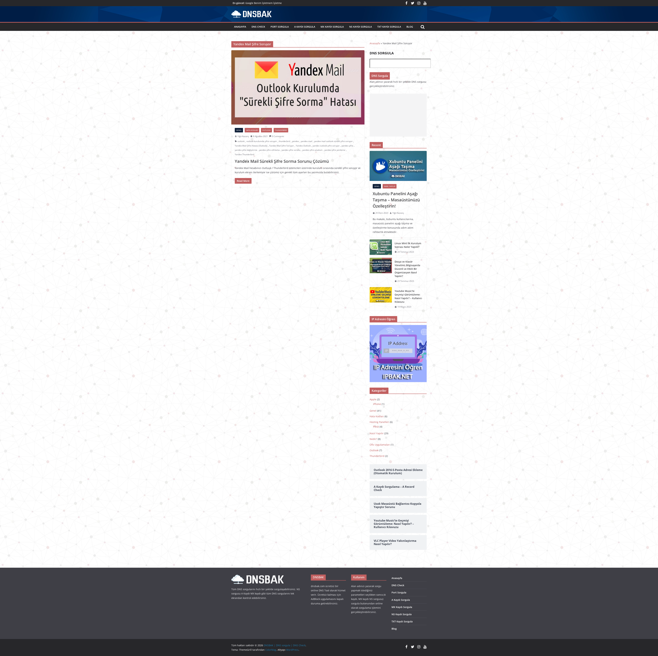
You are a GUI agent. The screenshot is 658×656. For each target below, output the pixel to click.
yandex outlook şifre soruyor (326, 145)
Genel (239, 130)
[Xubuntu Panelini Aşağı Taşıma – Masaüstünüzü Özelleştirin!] (398, 166)
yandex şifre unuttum (312, 150)
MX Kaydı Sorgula (332, 26)
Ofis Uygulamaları (380, 444)
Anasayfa (240, 26)
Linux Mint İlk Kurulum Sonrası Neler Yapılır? (408, 245)
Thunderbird (281, 130)
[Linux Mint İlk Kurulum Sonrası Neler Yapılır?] (381, 247)
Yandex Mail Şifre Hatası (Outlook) (251, 145)
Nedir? (373, 439)
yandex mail (306, 141)
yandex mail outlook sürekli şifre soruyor (333, 141)
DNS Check (258, 26)
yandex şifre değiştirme (246, 150)
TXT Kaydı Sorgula (389, 26)
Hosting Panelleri (379, 422)
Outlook (266, 130)
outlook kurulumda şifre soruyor (261, 141)
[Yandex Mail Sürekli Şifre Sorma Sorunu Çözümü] (297, 87)
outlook (241, 141)
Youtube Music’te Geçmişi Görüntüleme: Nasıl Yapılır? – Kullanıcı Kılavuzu (408, 296)
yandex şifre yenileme (334, 150)
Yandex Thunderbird (244, 154)
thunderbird (284, 141)
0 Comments (278, 136)
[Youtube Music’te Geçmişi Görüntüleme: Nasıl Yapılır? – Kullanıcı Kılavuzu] (381, 299)
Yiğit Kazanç (243, 136)
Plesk (376, 426)
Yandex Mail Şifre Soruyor (281, 145)
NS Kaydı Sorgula (360, 26)
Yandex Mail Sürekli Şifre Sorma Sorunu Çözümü (282, 161)
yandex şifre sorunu (291, 150)
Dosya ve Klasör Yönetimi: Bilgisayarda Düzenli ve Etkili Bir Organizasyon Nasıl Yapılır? (407, 269)
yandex (295, 141)
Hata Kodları (252, 130)
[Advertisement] (398, 115)
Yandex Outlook (303, 145)
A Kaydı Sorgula (304, 26)
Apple (373, 399)
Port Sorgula (280, 26)
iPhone (377, 404)
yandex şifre (347, 145)
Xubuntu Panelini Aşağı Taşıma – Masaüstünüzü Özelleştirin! (396, 200)
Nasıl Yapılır (389, 186)
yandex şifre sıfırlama (269, 150)
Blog (409, 26)
